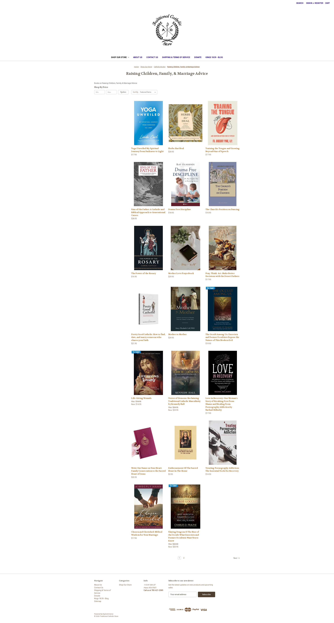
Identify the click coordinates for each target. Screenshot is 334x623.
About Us (137, 57)
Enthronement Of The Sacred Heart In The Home (183, 469)
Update (123, 92)
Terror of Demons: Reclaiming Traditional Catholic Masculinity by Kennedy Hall (184, 401)
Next (236, 558)
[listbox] (148, 92)
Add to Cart (148, 125)
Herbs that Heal (176, 148)
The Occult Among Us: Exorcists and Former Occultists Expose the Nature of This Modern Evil (222, 337)
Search (299, 3)
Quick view (148, 121)
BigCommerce (108, 614)
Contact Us (152, 57)
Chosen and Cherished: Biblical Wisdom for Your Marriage (146, 533)
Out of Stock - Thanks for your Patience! (148, 311)
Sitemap (97, 601)
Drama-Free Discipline (179, 209)
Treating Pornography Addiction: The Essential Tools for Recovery (222, 469)
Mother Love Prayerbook (181, 273)
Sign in (309, 3)
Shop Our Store (119, 57)
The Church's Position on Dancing (222, 209)
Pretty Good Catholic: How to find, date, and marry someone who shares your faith (148, 337)
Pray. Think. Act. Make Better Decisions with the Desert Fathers (222, 275)
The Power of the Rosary (143, 273)
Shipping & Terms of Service (176, 57)
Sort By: (136, 92)
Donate (197, 57)
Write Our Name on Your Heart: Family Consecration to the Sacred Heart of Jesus (148, 471)
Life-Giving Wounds (141, 398)
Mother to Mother (177, 334)
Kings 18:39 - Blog (214, 57)
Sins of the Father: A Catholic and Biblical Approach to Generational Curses (148, 212)
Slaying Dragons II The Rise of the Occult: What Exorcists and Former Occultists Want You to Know (183, 536)
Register (319, 3)
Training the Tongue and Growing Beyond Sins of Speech (222, 150)
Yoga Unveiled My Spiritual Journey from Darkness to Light (147, 150)
